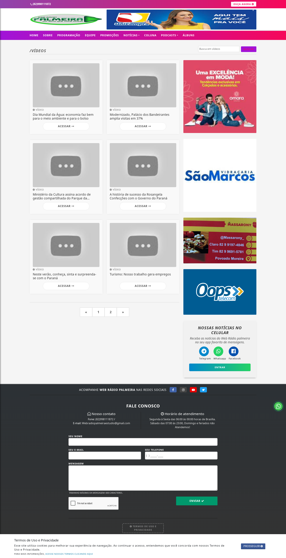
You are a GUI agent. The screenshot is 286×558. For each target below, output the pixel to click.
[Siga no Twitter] (203, 389)
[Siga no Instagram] (183, 389)
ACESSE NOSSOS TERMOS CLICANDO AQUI (69, 553)
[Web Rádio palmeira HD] (66, 19)
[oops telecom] (219, 291)
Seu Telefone (154, 449)
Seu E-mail (76, 449)
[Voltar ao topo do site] (281, 334)
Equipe (90, 35)
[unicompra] (181, 19)
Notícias (130, 35)
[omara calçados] (219, 96)
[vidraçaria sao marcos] (219, 175)
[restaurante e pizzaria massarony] (219, 240)
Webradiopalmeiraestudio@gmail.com (106, 423)
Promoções (109, 35)
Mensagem (76, 463)
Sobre (48, 35)
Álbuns (188, 35)
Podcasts (168, 35)
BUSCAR (249, 49)
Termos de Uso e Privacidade (144, 528)
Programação (68, 35)
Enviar (195, 501)
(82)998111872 (104, 419)
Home (34, 35)
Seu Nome (75, 436)
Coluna (150, 35)
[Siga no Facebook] (173, 389)
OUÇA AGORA (242, 4)
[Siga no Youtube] (193, 389)
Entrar (220, 367)
